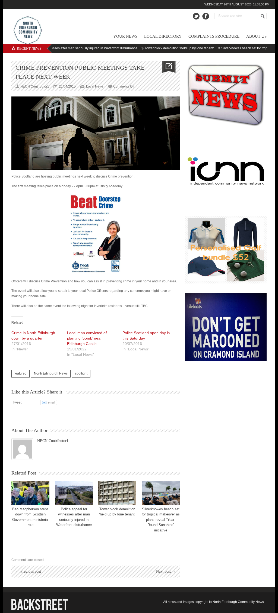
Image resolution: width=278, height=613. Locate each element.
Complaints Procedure (213, 36)
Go (263, 16)
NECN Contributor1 (52, 441)
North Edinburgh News (51, 373)
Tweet (17, 402)
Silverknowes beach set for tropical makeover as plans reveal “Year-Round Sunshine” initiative (161, 519)
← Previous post (28, 571)
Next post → (166, 571)
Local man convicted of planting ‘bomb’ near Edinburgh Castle (87, 338)
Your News (125, 36)
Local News (94, 86)
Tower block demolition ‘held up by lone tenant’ (167, 48)
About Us (256, 36)
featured (20, 373)
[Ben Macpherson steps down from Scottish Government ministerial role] (30, 493)
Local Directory (163, 36)
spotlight (81, 373)
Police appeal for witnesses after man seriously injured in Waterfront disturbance (66, 48)
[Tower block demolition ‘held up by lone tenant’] (117, 493)
